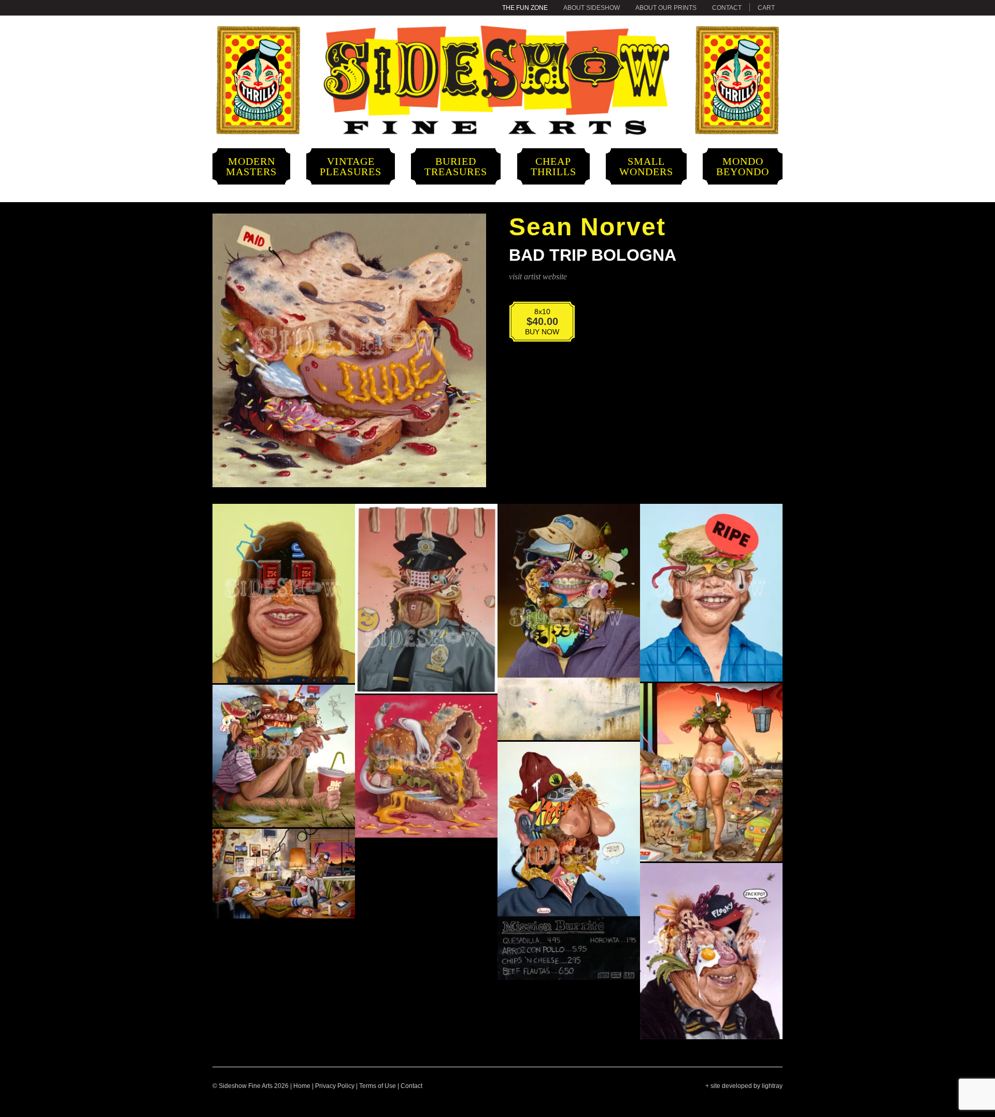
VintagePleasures (350, 166)
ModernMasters (251, 166)
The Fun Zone (525, 7)
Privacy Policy (334, 1086)
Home (301, 1086)
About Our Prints (665, 7)
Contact (727, 7)
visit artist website (538, 276)
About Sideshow (591, 7)
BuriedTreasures (455, 166)
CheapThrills (553, 166)
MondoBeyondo (742, 166)
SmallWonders (646, 166)
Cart (766, 7)
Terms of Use (377, 1086)
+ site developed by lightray (744, 1086)
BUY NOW (535, 324)
